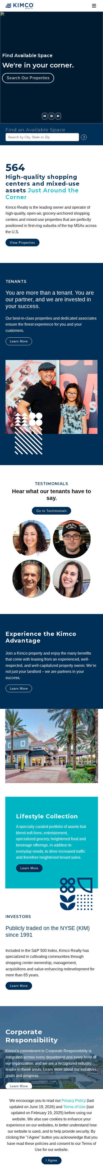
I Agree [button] (51, 1160)
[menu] (93, 6)
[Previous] (44, 116)
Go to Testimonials (51, 511)
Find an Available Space (35, 130)
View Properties (22, 242)
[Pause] (51, 116)
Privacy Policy (74, 1101)
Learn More (19, 341)
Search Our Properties (28, 78)
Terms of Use (74, 1107)
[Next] (58, 116)
